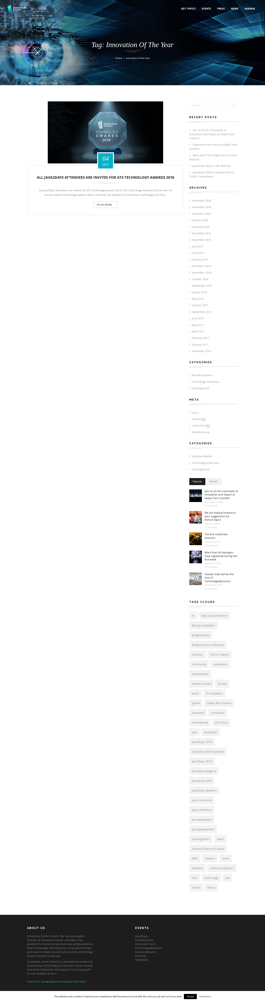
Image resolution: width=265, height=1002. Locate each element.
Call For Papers (219, 654)
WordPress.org (201, 432)
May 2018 (198, 298)
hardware (198, 713)
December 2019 (201, 233)
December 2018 (201, 266)
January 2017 (200, 344)
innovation (217, 713)
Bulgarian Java (201, 635)
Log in (195, 412)
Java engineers (201, 839)
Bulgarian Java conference (208, 645)
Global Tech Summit (219, 703)
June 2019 (198, 253)
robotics (210, 858)
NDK (195, 858)
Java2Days (210, 732)
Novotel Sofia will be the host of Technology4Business (219, 577)
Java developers (201, 819)
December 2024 (201, 200)
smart (225, 858)
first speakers (214, 693)
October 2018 (200, 279)
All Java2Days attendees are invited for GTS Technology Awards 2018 (105, 177)
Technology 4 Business (205, 382)
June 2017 (198, 318)
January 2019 (200, 259)
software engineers (222, 868)
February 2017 (200, 338)
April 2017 (198, 331)
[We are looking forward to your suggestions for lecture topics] (195, 517)
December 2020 (201, 213)
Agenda (249, 8)
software (197, 868)
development (200, 674)
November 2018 (201, 272)
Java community (202, 800)
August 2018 (199, 292)
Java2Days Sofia (202, 780)
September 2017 (202, 312)
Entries (199, 419)
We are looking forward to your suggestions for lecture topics (220, 516)
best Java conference (214, 615)
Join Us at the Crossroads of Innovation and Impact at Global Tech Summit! (212, 134)
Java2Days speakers (204, 790)
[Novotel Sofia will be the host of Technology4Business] (195, 578)
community (199, 664)
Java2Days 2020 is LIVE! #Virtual (212, 166)
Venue (211, 887)
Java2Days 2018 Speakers (208, 751)
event (195, 693)
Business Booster (202, 375)
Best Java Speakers (203, 625)
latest (220, 839)
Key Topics (188, 8)
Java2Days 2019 (202, 761)
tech (194, 878)
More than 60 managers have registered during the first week (221, 556)
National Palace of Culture (208, 848)
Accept (190, 996)
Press (221, 8)
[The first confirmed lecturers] (195, 539)
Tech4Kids (141, 960)
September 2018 (202, 285)
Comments (201, 425)
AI (193, 615)
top (227, 878)
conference (220, 664)
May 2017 (198, 325)
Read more (104, 204)
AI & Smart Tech (145, 944)
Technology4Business (148, 948)
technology (211, 878)
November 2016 (201, 351)
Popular (197, 481)
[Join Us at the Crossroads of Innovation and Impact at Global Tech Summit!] (195, 495)
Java (194, 732)
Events (206, 8)
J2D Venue (221, 722)
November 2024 (201, 207)
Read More (205, 996)
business (197, 654)
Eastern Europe (201, 683)
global (196, 703)
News (234, 8)
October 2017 (200, 305)
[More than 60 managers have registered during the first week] (195, 557)
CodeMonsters (144, 940)
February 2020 (200, 227)
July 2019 (197, 246)
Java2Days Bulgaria (204, 771)
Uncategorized (200, 388)
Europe (222, 683)
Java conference (201, 810)
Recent (213, 481)
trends (196, 887)
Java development (203, 829)
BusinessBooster (145, 952)
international (200, 722)
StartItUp (141, 956)
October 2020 (200, 220)
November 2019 (201, 239)
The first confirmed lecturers (216, 536)
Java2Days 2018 (202, 742)
